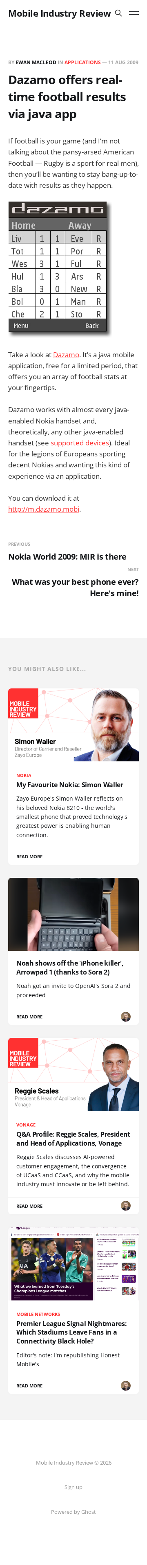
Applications (83, 62)
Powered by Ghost (73, 1511)
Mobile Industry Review (59, 13)
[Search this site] (118, 13)
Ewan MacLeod (36, 62)
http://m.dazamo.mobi (43, 509)
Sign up (73, 1487)
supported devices (80, 442)
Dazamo (66, 354)
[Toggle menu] (134, 13)
